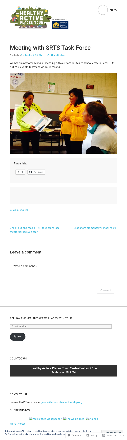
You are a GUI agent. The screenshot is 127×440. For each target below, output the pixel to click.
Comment (105, 290)
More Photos (17, 424)
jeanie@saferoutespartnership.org (62, 402)
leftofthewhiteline (55, 55)
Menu (113, 10)
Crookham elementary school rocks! (95, 228)
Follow (17, 336)
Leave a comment (19, 210)
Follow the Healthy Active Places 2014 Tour (41, 318)
